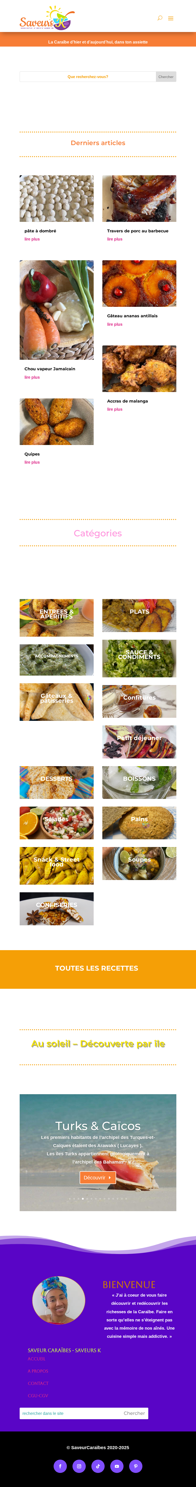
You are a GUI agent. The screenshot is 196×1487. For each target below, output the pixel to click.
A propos (38, 1371)
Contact (38, 1383)
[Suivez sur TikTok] (98, 1466)
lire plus (32, 239)
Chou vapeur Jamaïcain (49, 368)
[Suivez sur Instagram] (79, 1466)
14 (126, 1199)
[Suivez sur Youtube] (117, 1466)
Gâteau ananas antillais (132, 315)
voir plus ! (95, 1175)
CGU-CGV (38, 1395)
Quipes (32, 454)
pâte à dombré (40, 231)
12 (117, 1199)
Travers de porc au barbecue (137, 231)
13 (122, 1199)
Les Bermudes (98, 1126)
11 (113, 1199)
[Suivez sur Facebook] (60, 1466)
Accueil (36, 1358)
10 (109, 1199)
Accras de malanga (127, 401)
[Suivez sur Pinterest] (135, 1466)
